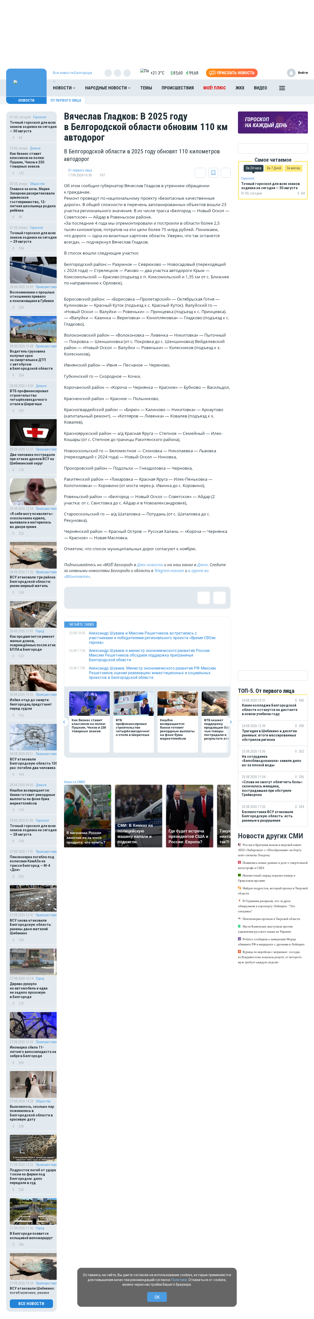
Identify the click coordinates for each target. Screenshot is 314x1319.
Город (40, 631)
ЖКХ (240, 87)
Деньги (35, 148)
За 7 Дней (274, 168)
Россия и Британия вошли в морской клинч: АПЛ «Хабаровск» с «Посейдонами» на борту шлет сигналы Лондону (270, 850)
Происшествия (178, 87)
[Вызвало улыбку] (91, 598)
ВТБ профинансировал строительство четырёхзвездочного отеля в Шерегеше (29, 397)
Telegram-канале (169, 570)
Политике (179, 1280)
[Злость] (155, 598)
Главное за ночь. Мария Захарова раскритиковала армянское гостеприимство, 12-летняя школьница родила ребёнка (33, 199)
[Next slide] (230, 722)
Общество (37, 184)
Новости (63, 87)
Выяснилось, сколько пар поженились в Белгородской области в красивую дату (32, 1113)
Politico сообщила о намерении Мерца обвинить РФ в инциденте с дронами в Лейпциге (271, 941)
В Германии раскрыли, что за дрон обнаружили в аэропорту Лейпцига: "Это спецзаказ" (266, 906)
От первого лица (66, 100)
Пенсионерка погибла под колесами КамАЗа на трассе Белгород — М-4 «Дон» (32, 863)
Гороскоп (39, 117)
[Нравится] (75, 598)
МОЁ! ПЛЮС (214, 87)
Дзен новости (150, 564)
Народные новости (106, 87)
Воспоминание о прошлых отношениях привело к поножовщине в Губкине (32, 296)
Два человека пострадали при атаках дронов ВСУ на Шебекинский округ (32, 459)
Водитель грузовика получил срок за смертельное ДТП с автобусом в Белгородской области (31, 359)
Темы (146, 87)
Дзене (202, 564)
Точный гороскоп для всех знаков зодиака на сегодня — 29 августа (33, 237)
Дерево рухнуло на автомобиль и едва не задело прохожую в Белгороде (29, 990)
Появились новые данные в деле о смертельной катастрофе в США (273, 865)
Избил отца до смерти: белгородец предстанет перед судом (31, 704)
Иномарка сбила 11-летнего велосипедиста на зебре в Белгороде (33, 1051)
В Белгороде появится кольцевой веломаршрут (31, 1236)
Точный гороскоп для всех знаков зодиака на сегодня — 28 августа (33, 830)
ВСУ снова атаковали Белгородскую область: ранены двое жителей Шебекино (31, 926)
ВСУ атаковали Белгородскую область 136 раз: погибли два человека (33, 763)
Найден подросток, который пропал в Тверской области (273, 890)
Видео (260, 87)
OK (157, 1297)
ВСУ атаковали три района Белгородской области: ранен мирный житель (32, 581)
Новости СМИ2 (74, 782)
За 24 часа (253, 168)
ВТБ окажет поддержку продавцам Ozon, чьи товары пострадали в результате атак (218, 729)
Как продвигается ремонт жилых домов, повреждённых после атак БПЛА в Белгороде (33, 643)
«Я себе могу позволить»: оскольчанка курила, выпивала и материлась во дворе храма (31, 520)
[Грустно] (139, 598)
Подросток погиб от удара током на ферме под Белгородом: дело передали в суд (33, 1176)
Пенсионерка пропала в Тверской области (271, 919)
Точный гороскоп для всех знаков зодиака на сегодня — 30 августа (33, 127)
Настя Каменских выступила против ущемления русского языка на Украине (265, 929)
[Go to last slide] (64, 722)
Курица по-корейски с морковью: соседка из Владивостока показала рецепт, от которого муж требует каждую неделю (270, 957)
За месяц (293, 168)
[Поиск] (299, 88)
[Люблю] (107, 598)
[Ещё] (282, 89)
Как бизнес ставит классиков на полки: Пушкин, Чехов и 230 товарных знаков (27, 160)
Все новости (31, 1303)
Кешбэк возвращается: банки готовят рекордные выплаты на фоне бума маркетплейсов (32, 796)
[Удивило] (123, 598)
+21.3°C (157, 72)
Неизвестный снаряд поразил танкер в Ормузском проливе (266, 878)
